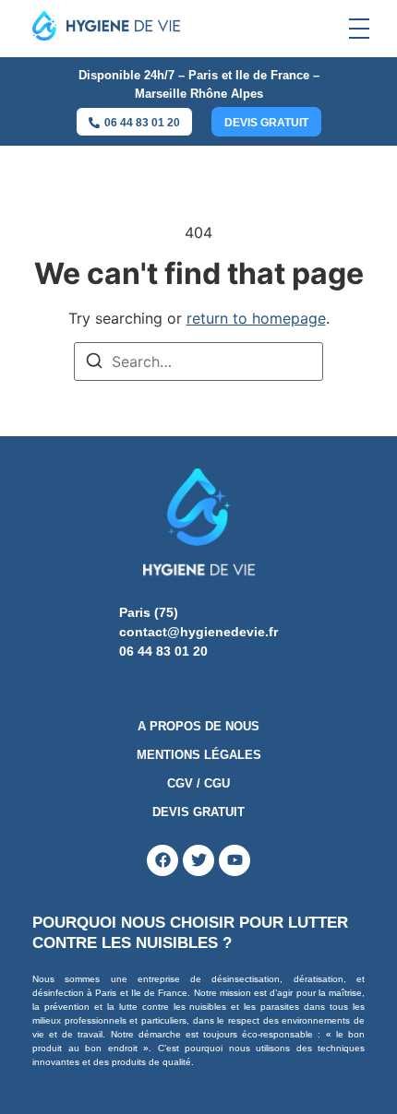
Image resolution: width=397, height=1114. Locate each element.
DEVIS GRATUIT (198, 812)
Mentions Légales (199, 755)
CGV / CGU (198, 783)
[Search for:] (198, 361)
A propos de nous (198, 726)
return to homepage (256, 318)
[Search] (94, 363)
